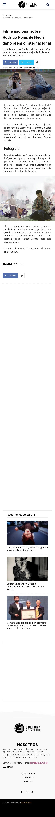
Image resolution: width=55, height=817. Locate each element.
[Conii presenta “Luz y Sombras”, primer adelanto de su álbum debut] (27, 533)
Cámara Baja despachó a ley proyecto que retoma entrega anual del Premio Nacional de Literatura (26, 625)
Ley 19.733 (8, 767)
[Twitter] (32, 792)
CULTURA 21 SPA (26, 803)
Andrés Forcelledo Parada (27, 68)
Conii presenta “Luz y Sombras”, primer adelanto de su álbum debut (27, 549)
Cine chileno (7, 15)
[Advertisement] (27, 397)
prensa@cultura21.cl (39, 763)
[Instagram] (27, 792)
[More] (37, 62)
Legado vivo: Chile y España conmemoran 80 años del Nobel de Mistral (25, 586)
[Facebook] (22, 792)
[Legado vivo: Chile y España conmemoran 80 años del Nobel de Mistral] (27, 569)
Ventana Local (18, 264)
